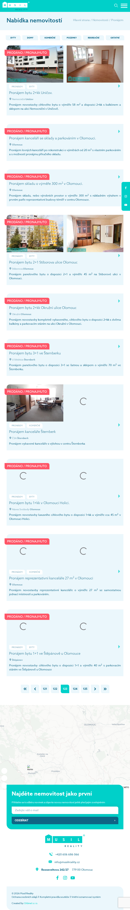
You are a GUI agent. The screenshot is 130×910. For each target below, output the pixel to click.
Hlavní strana (81, 20)
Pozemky (72, 37)
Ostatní (115, 37)
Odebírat (21, 820)
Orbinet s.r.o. (31, 903)
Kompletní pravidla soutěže (54, 896)
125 (85, 689)
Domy (30, 37)
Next (119, 86)
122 (55, 689)
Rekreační (93, 37)
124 (75, 689)
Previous (114, 86)
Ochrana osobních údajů (24, 896)
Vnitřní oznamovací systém (86, 896)
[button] (87, 722)
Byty (13, 37)
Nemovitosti (100, 20)
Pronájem (117, 20)
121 (45, 689)
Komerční (50, 37)
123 (65, 689)
